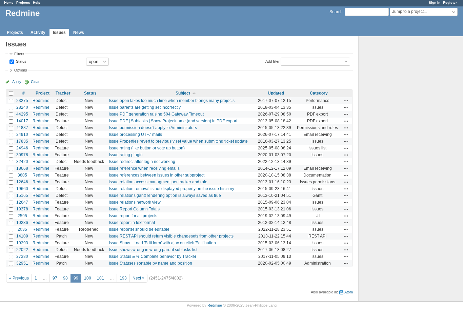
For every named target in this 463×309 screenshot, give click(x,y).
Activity (38, 32)
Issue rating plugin (126, 154)
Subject (183, 93)
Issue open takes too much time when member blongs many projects (172, 100)
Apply (16, 82)
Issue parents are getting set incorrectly (145, 107)
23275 (22, 100)
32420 (22, 161)
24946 (22, 148)
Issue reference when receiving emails (144, 168)
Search (336, 11)
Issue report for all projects (133, 215)
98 (65, 278)
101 (100, 278)
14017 (22, 121)
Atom (348, 292)
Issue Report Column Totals (134, 209)
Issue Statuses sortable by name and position (150, 263)
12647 (22, 202)
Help (36, 2)
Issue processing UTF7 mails (135, 134)
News (78, 32)
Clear (35, 82)
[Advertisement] (392, 142)
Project (42, 93)
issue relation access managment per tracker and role (158, 182)
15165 (22, 195)
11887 (22, 127)
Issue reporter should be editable (139, 229)
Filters (19, 54)
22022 (22, 249)
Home (9, 2)
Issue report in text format (132, 222)
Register (450, 2)
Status (20, 61)
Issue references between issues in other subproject (156, 175)
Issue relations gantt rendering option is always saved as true (165, 195)
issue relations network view (135, 202)
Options (20, 70)
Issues (59, 32)
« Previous (19, 278)
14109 (22, 236)
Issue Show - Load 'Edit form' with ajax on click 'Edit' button (162, 243)
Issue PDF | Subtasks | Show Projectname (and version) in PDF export (173, 121)
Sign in (434, 2)
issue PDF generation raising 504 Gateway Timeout (156, 114)
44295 (22, 114)
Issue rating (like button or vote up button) (147, 148)
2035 (22, 229)
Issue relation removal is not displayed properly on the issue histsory (171, 188)
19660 (22, 188)
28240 (22, 107)
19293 (22, 243)
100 (87, 278)
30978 (22, 154)
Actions (346, 100)
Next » (138, 278)
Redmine (41, 100)
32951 (22, 263)
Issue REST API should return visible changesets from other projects (171, 236)
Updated (276, 93)
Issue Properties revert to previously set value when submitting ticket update (178, 141)
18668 (22, 168)
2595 (22, 215)
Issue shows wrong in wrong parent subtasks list (153, 249)
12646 (22, 182)
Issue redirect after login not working (142, 161)
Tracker (63, 93)
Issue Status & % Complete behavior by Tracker (152, 256)
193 (123, 278)
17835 (22, 141)
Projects (23, 2)
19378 (22, 209)
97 (55, 278)
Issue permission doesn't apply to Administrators (153, 127)
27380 (22, 256)
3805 (22, 175)
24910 (22, 134)
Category (319, 93)
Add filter (272, 61)
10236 (22, 222)
